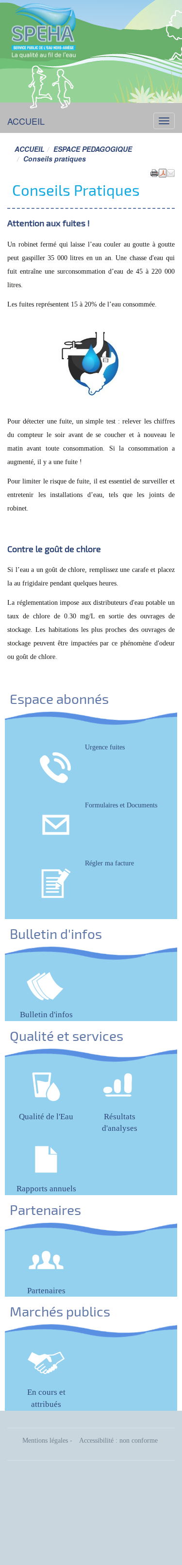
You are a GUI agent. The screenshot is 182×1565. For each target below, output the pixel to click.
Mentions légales (45, 1440)
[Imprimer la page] (154, 172)
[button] (171, 172)
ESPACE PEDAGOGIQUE (92, 149)
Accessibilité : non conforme (118, 1440)
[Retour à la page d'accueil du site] (43, 29)
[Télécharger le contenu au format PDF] (162, 172)
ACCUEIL (26, 121)
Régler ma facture (109, 863)
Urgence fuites (105, 747)
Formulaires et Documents (121, 805)
